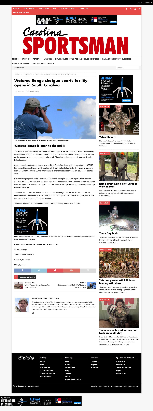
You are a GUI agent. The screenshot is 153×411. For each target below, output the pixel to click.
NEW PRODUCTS (61, 59)
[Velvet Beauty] (119, 120)
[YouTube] (135, 9)
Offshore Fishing (47, 373)
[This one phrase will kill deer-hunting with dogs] (119, 263)
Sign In (139, 2)
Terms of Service (123, 367)
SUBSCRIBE (126, 59)
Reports (94, 365)
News (42, 362)
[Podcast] (139, 9)
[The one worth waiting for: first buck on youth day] (119, 313)
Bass (42, 365)
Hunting (36, 92)
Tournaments (46, 376)
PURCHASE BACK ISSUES (79, 59)
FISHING (15, 59)
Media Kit (16, 9)
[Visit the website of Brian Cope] (33, 313)
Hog (67, 370)
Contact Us (83, 9)
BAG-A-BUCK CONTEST (67, 9)
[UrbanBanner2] (76, 24)
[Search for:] (127, 67)
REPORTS (36, 59)
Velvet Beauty (107, 137)
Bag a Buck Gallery (73, 379)
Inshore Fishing (46, 370)
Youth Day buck (108, 233)
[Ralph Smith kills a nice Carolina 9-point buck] (119, 166)
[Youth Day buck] (119, 216)
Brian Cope (20, 92)
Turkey (68, 373)
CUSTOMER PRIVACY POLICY (43, 63)
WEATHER (48, 59)
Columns (94, 362)
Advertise (120, 362)
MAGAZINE (94, 59)
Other (67, 376)
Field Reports (29, 9)
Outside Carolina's (27, 277)
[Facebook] (126, 9)
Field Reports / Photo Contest (26, 386)
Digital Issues (44, 9)
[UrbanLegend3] (31, 233)
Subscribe (148, 2)
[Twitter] (131, 9)
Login (118, 370)
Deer (67, 365)
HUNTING (25, 59)
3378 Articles (54, 298)
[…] (105, 146)
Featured (31, 92)
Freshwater (45, 367)
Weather (95, 367)
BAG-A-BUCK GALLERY (21, 12)
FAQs (54, 9)
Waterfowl (70, 367)
